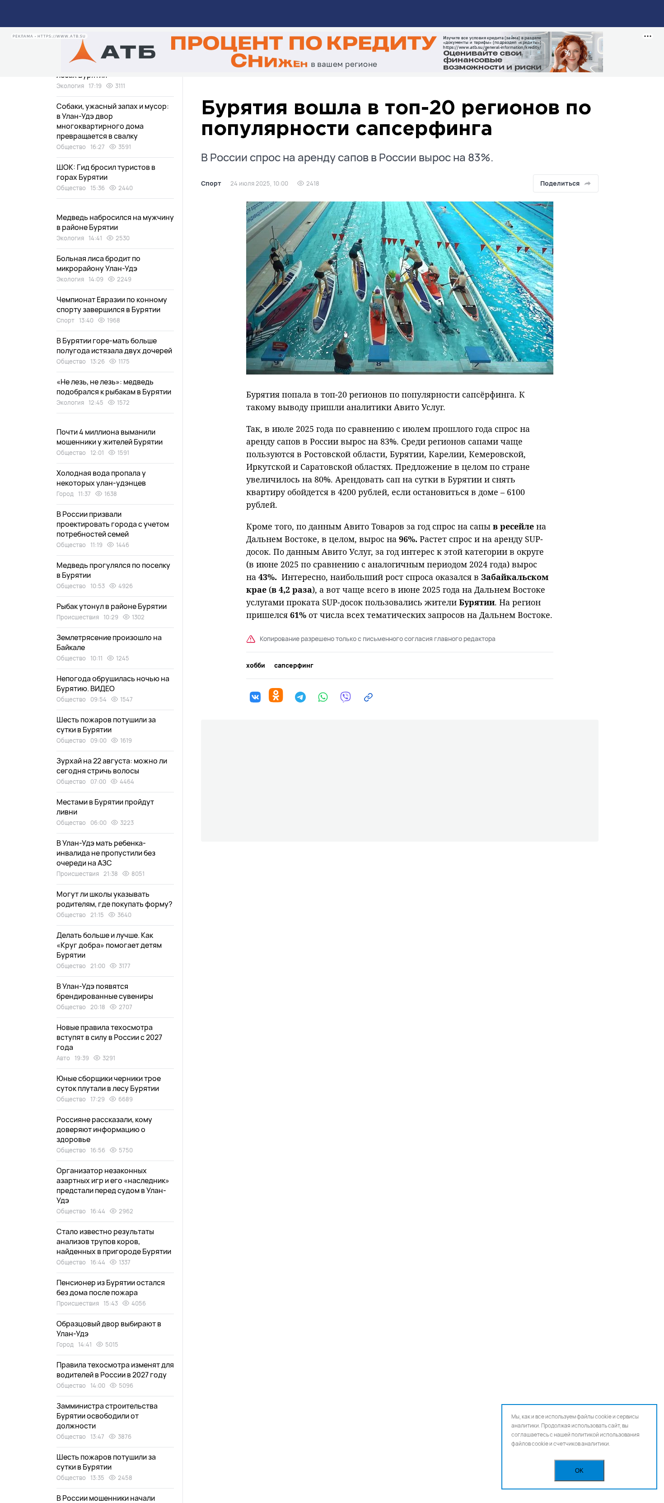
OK (579, 1470)
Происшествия (77, 617)
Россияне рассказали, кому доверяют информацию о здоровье (104, 1129)
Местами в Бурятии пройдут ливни (105, 807)
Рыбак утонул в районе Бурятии (111, 606)
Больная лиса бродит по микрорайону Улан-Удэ (98, 263)
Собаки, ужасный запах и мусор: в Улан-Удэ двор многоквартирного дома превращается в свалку (112, 121)
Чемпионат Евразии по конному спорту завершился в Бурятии (111, 304)
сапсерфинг (293, 665)
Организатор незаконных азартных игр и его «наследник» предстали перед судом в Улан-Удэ (112, 1185)
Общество (71, 146)
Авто (63, 1058)
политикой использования (605, 1434)
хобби (255, 665)
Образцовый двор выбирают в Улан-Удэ (108, 1329)
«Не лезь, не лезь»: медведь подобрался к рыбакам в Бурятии (113, 387)
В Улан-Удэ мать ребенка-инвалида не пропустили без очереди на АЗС (105, 853)
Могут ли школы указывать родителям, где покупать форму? (114, 899)
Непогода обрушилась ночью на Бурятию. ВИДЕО (112, 683)
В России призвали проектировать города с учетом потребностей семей (112, 524)
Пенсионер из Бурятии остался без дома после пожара (110, 1287)
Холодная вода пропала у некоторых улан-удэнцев (101, 478)
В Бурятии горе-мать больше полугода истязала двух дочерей (114, 346)
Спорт (211, 183)
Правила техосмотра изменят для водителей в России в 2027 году (115, 1370)
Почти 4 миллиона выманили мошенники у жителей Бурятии (109, 437)
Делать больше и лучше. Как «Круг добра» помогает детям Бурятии (109, 945)
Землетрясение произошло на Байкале (109, 642)
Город (65, 493)
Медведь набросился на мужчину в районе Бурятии (115, 222)
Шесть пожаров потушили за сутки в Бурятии (106, 725)
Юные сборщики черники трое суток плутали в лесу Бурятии (108, 1083)
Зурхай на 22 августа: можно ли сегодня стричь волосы (111, 766)
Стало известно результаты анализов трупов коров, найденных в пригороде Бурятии (113, 1241)
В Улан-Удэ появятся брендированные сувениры (104, 991)
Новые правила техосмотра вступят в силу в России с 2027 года (109, 1037)
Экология (70, 85)
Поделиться (560, 183)
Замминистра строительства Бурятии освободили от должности (107, 1416)
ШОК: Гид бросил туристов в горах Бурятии (105, 172)
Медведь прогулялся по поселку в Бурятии (113, 570)
